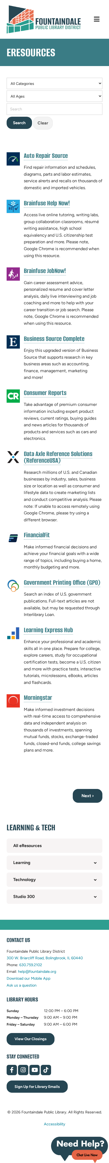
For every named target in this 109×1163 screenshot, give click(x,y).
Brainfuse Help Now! (47, 203)
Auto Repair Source (46, 155)
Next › (87, 795)
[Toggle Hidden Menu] (96, 19)
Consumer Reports (45, 392)
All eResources (27, 845)
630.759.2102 (30, 964)
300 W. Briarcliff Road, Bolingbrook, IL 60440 (45, 958)
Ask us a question (22, 985)
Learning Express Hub (48, 630)
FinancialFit (37, 535)
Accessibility (54, 1124)
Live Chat (79, 1150)
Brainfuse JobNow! (45, 270)
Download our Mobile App (29, 978)
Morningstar (38, 697)
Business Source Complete (54, 338)
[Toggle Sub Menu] (95, 862)
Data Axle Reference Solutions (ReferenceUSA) (58, 457)
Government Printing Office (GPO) (62, 582)
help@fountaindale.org (37, 971)
